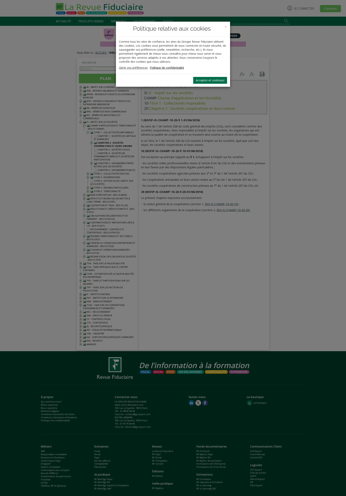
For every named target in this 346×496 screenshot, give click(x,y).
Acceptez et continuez (210, 80)
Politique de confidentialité (167, 68)
